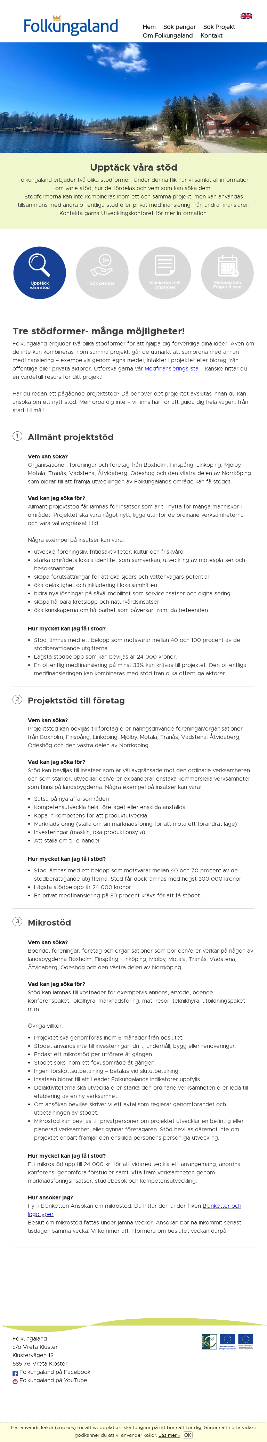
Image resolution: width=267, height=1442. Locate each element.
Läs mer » (169, 1435)
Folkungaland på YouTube (52, 1380)
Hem (149, 27)
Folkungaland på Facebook (54, 1372)
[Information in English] (246, 14)
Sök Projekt (219, 27)
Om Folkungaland (168, 35)
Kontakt (211, 35)
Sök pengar (179, 27)
